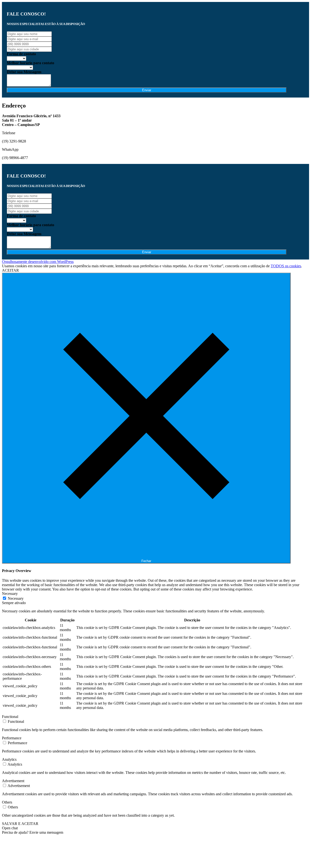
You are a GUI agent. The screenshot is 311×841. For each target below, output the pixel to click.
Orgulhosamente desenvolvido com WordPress (38, 261)
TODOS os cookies (286, 266)
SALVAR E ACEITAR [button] (20, 824)
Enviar (146, 90)
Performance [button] (11, 738)
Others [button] (7, 802)
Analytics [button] (9, 759)
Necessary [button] (10, 593)
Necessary (16, 598)
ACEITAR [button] (10, 270)
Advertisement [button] (13, 781)
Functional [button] (10, 717)
